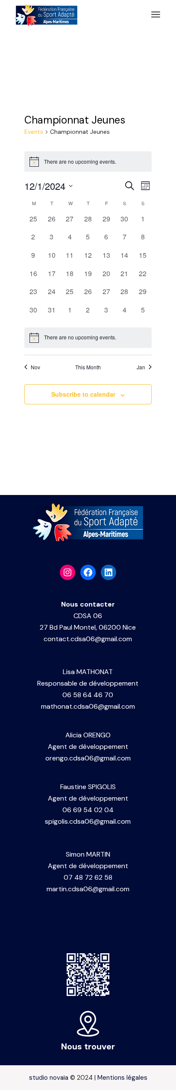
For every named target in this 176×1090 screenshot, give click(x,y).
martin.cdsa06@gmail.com (88, 888)
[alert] (88, 337)
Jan (141, 367)
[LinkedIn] (108, 572)
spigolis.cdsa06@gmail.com (88, 821)
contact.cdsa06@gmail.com (88, 638)
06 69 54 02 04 (88, 809)
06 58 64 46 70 (87, 694)
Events (33, 132)
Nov (35, 367)
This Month (88, 367)
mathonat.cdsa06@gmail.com (88, 706)
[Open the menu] (155, 15)
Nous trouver (88, 1046)
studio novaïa (48, 1077)
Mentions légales (122, 1077)
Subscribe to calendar (83, 394)
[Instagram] (67, 572)
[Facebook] (88, 572)
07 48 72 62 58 (88, 877)
